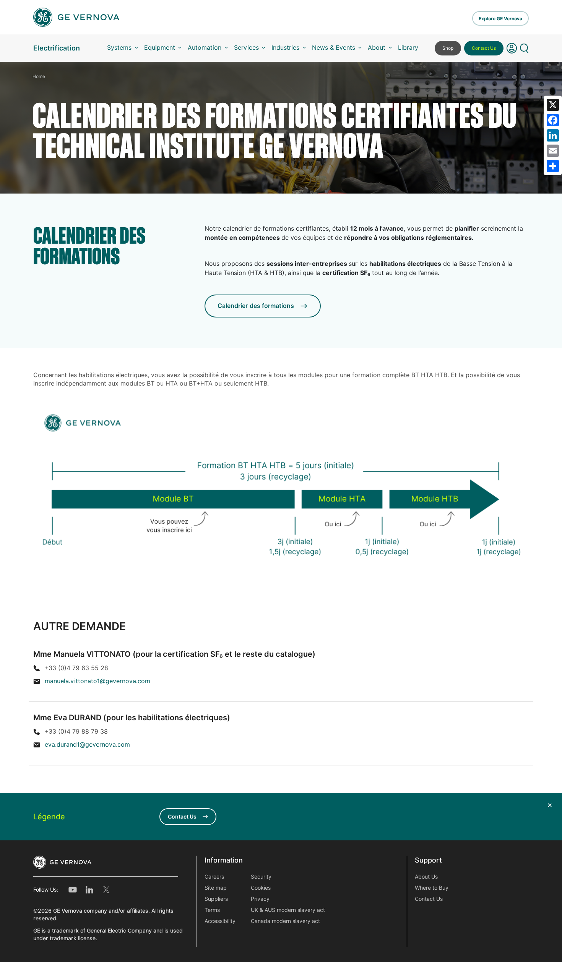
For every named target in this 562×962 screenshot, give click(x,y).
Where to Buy (431, 888)
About (376, 47)
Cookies (261, 888)
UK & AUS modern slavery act (288, 910)
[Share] (552, 166)
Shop (447, 48)
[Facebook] (552, 120)
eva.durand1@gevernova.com (87, 744)
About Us (426, 877)
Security (261, 877)
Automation (204, 47)
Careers (214, 877)
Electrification (56, 48)
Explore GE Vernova (500, 18)
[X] (552, 104)
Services (246, 47)
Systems (119, 47)
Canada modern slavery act (285, 921)
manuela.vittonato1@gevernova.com (97, 681)
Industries (285, 47)
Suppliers (216, 899)
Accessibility (220, 921)
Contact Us (484, 48)
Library (408, 47)
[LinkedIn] (552, 135)
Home (38, 76)
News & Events (333, 47)
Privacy (260, 899)
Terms (212, 910)
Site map (216, 888)
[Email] (552, 150)
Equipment (159, 47)
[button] (512, 48)
